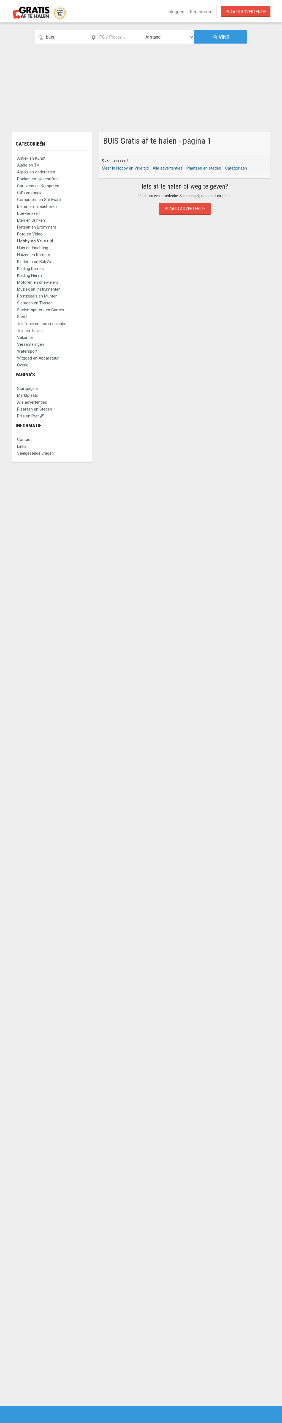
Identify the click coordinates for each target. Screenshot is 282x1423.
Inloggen (175, 11)
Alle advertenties (32, 402)
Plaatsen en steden (203, 168)
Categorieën (30, 144)
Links (21, 446)
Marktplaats (27, 395)
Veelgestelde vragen (35, 453)
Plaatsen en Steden (34, 409)
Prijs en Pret (28, 416)
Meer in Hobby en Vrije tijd (125, 168)
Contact (24, 439)
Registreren (201, 11)
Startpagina (27, 388)
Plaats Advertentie (245, 11)
